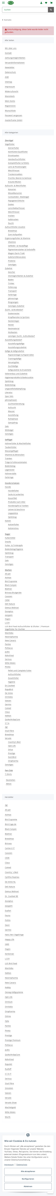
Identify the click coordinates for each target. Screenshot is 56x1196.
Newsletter (9, 67)
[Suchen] (51, 9)
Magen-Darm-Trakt (16, 253)
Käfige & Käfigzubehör (14, 351)
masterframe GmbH (13, 120)
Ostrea (8, 1016)
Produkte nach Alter (16, 502)
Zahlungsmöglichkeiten (15, 58)
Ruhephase (13, 419)
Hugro (7, 619)
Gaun (7, 925)
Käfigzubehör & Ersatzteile (19, 370)
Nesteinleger (13, 321)
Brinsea (8, 843)
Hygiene (11, 682)
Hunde (8, 487)
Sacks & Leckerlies (16, 494)
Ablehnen (28, 1186)
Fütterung (12, 287)
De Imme (9, 693)
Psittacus (9, 648)
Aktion (8, 784)
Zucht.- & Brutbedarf (14, 309)
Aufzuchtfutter (14, 674)
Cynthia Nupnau (12, 877)
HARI (7, 944)
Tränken (8, 458)
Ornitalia (9, 697)
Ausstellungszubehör (17, 347)
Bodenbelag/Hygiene (14, 549)
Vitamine (12, 242)
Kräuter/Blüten (14, 182)
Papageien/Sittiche (16, 200)
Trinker (11, 283)
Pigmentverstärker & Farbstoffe (21, 249)
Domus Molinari (12, 607)
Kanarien (12, 189)
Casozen (8, 596)
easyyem (9, 615)
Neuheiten (10, 780)
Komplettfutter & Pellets (18, 163)
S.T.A (7, 723)
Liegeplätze (13, 513)
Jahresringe (13, 298)
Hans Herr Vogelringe (14, 934)
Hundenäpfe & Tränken (18, 505)
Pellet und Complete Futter (20, 670)
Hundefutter (13, 490)
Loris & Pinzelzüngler (17, 167)
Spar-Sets (9, 396)
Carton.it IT (10, 848)
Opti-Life (12, 746)
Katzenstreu (13, 528)
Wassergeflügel (11, 451)
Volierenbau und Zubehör (16, 373)
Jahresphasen (11, 400)
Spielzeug (9, 381)
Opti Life (8, 997)
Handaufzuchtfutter (16, 159)
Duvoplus (9, 611)
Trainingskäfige (14, 358)
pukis (7, 651)
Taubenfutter (11, 447)
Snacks (8, 541)
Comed (8, 708)
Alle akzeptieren (28, 1171)
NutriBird (12, 757)
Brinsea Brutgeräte (13, 592)
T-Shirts (8, 774)
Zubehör (8, 268)
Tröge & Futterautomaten (16, 462)
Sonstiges (12, 264)
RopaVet (8, 1064)
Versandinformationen (15, 62)
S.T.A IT (8, 1074)
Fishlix (7, 920)
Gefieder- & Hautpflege (18, 245)
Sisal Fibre (9, 730)
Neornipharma (11, 636)
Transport (12, 291)
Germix (8, 704)
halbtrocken (13, 219)
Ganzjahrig (13, 422)
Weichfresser (14, 170)
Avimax (8, 577)
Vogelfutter (10, 144)
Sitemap (8, 82)
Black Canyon (11, 585)
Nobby (8, 987)
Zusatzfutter (13, 678)
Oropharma (13, 761)
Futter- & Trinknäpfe (14, 545)
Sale (7, 426)
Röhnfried (9, 655)
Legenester (10, 469)
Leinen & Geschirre (16, 509)
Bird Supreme (11, 581)
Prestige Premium (12, 1040)
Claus (7, 712)
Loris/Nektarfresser (16, 208)
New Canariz (10, 640)
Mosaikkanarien (15, 193)
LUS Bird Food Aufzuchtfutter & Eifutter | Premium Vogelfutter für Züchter (27, 627)
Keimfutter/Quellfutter (18, 151)
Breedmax (12, 230)
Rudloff (8, 1069)
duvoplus (9, 901)
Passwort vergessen (13, 115)
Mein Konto (10, 101)
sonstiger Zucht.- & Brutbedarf (21, 336)
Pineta (7, 667)
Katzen (8, 520)
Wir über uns (10, 48)
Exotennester (14, 313)
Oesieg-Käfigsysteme (14, 992)
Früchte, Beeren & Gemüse (19, 178)
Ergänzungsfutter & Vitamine (17, 238)
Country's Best (14, 742)
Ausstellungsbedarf (13, 340)
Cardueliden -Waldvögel (18, 197)
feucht (11, 223)
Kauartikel (12, 498)
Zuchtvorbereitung (16, 403)
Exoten (11, 204)
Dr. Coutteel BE (11, 896)
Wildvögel (9, 430)
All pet (8, 574)
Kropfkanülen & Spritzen (19, 317)
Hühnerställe (10, 473)
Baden (11, 279)
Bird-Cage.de (10, 824)
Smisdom (9, 1088)
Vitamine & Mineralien (14, 454)
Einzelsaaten (13, 155)
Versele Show (11, 1102)
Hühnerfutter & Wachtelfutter (18, 443)
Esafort (8, 910)
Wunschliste (10, 110)
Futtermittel (10, 538)
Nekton (8, 715)
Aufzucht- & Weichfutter (15, 185)
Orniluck (8, 1002)
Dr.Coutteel (10, 685)
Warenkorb (10, 96)
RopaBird (9, 689)
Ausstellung (13, 415)
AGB (7, 77)
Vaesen (8, 700)
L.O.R (7, 622)
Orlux (10, 749)
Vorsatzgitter (13, 362)
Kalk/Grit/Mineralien (17, 257)
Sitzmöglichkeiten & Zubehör (20, 276)
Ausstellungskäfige (16, 343)
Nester (11, 324)
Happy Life (9, 939)
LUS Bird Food (11, 963)
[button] (41, 2)
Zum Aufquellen (15, 234)
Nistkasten (12, 332)
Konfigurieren (28, 1179)
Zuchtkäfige (13, 366)
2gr (6, 727)
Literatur (9, 392)
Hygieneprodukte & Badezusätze (19, 377)
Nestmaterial (13, 328)
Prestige (11, 753)
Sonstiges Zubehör (16, 306)
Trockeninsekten (15, 174)
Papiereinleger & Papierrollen (21, 355)
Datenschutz (21, 1164)
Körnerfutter (13, 148)
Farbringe (12, 294)
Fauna (7, 915)
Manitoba (9, 633)
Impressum (9, 1164)
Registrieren (10, 106)
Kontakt (8, 53)
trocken (11, 215)
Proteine (11, 261)
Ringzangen (13, 302)
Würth (7, 1117)
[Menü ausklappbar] (3, 1)
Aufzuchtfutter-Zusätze (15, 227)
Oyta (7, 1021)
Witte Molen (10, 663)
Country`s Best (11, 872)
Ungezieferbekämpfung (15, 388)
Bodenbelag (10, 385)
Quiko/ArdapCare (12, 719)
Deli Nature (10, 604)
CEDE (7, 858)
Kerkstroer (9, 954)
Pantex (8, 644)
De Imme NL (10, 882)
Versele (8, 738)
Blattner (8, 589)
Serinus (8, 659)
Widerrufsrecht (11, 91)
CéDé (7, 600)
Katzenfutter (13, 524)
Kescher (11, 272)
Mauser (11, 411)
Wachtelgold (10, 1107)
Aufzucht (12, 407)
